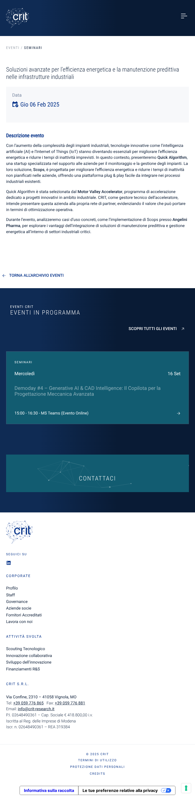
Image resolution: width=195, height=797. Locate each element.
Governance (17, 601)
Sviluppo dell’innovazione (28, 662)
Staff (10, 595)
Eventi (13, 48)
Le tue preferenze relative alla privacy (120, 790)
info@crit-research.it (36, 708)
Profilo (12, 588)
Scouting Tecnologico (25, 648)
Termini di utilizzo (97, 760)
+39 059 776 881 (70, 703)
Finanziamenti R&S (23, 669)
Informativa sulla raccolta (49, 790)
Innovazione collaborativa (29, 655)
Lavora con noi (19, 621)
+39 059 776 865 (28, 703)
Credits (97, 773)
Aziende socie (18, 608)
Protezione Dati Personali (97, 767)
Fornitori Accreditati (24, 615)
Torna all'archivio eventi (36, 275)
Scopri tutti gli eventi (153, 328)
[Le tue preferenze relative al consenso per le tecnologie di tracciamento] (186, 788)
